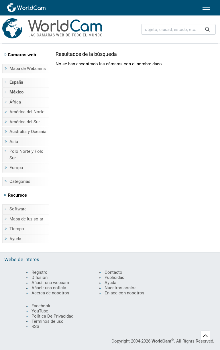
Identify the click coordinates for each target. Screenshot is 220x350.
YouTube (40, 311)
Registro (40, 272)
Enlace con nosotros (124, 293)
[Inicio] (26, 7)
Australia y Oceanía (27, 131)
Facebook (41, 305)
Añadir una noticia (49, 287)
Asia (13, 141)
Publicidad (114, 277)
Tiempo (16, 228)
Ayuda (15, 238)
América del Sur (24, 121)
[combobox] (178, 29)
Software (18, 209)
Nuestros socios (121, 287)
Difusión (40, 277)
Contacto (113, 272)
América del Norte (26, 111)
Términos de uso (48, 321)
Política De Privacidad (52, 316)
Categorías (19, 181)
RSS (35, 326)
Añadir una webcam (50, 282)
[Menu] (206, 7)
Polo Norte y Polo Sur (26, 155)
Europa (16, 167)
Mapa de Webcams (27, 68)
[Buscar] (207, 29)
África (15, 102)
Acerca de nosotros (50, 293)
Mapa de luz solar (26, 219)
